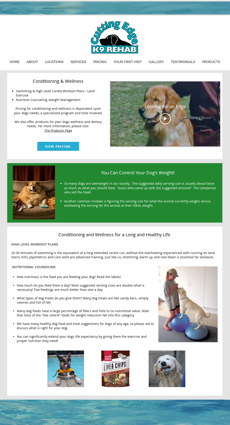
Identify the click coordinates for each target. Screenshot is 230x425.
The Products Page (58, 130)
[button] (32, 62)
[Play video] (165, 118)
